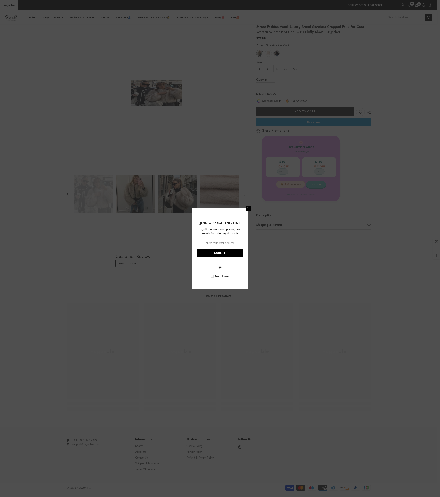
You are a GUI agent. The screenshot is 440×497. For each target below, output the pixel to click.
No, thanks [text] (222, 276)
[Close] (248, 208)
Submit (220, 253)
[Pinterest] (220, 268)
